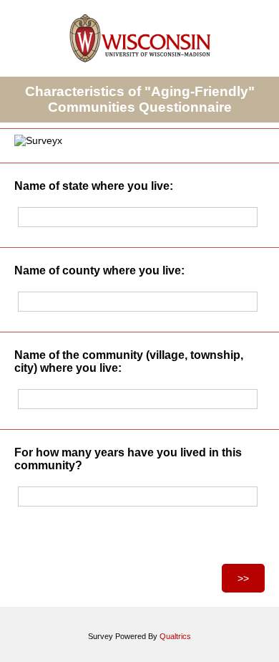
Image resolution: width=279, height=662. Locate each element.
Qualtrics (175, 636)
